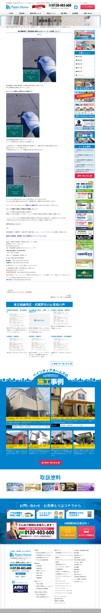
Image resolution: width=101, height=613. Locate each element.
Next (96, 487)
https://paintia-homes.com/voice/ (21, 262)
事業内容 (36, 563)
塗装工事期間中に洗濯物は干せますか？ (84, 161)
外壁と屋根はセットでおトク (45, 586)
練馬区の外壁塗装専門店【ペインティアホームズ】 (44, 611)
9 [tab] (55, 492)
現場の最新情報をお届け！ (22, 582)
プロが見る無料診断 (42, 560)
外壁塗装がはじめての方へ (44, 555)
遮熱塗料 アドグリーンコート (65, 553)
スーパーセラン (61, 588)
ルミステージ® (61, 581)
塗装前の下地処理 (59, 601)
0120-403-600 (21, 250)
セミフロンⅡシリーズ (63, 583)
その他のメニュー (79, 581)
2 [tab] (39, 492)
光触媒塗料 (60, 569)
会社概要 (75, 13)
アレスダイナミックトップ (64, 586)
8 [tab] (52, 492)
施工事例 (64, 13)
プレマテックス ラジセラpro (64, 593)
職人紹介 (76, 572)
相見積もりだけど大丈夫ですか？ (84, 151)
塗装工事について (35, 13)
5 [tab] (46, 492)
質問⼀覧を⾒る (83, 175)
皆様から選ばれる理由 (40, 592)
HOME (11, 13)
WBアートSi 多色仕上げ (63, 571)
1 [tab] (37, 492)
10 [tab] (57, 492)
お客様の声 (77, 557)
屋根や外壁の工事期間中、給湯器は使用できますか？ (84, 170)
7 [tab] (50, 492)
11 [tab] (59, 492)
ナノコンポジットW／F (63, 567)
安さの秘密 (40, 584)
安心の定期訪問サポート (43, 597)
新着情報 (76, 569)
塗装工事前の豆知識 (79, 560)
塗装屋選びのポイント (43, 557)
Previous (5, 487)
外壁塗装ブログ (78, 564)
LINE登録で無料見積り (80, 576)
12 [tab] (61, 492)
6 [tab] (48, 492)
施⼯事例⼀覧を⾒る (50, 462)
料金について (51, 13)
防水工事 (79, 68)
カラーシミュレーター (60, 596)
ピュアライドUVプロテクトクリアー (63, 577)
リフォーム (80, 75)
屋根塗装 (79, 60)
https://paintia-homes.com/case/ (21, 260)
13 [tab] (64, 492)
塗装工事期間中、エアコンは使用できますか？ (84, 165)
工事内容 (21, 13)
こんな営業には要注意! (80, 579)
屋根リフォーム (41, 570)
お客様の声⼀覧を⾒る (61, 363)
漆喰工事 (79, 71)
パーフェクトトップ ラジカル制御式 (64, 556)
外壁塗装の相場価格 (42, 588)
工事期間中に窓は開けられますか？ (84, 156)
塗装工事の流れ (58, 598)
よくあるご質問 (78, 562)
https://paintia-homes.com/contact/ (22, 279)
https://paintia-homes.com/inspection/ (26, 272)
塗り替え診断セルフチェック (45, 553)
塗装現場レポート (79, 555)
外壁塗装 (79, 56)
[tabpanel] (15, 487)
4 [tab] (44, 492)
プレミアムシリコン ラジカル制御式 (64, 561)
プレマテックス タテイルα (64, 590)
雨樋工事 (79, 64)
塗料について (58, 550)
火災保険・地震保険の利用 (81, 550)
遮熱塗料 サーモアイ (62, 574)
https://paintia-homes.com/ (13, 246)
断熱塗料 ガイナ (61, 564)
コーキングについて (59, 603)
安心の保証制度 (41, 594)
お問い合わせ (88, 13)
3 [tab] (41, 492)
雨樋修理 (39, 578)
